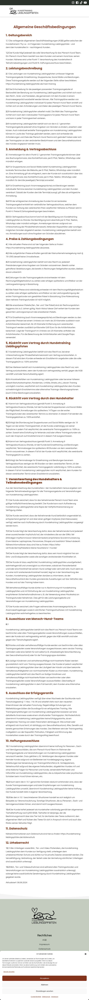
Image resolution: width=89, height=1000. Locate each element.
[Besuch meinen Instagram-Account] (73, 2)
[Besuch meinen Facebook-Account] (77, 2)
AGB (44, 940)
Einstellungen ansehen (44, 991)
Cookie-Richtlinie (36, 996)
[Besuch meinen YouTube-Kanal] (85, 2)
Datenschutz (46, 996)
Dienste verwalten (8, 972)
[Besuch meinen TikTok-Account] (81, 2)
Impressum (54, 996)
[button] (85, 954)
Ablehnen (44, 985)
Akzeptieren (44, 978)
